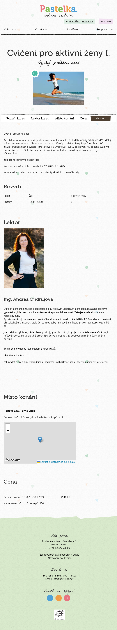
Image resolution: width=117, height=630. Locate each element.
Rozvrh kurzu (15, 118)
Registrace (87, 21)
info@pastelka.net (63, 579)
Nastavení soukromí (59, 558)
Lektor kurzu (40, 118)
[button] (40, 440)
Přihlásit (100, 118)
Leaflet (44, 462)
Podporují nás (105, 29)
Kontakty (106, 21)
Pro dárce (72, 29)
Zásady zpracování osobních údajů (59, 554)
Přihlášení (74, 21)
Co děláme (41, 29)
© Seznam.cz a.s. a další (62, 462)
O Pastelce (10, 29)
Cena (83, 118)
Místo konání (64, 118)
